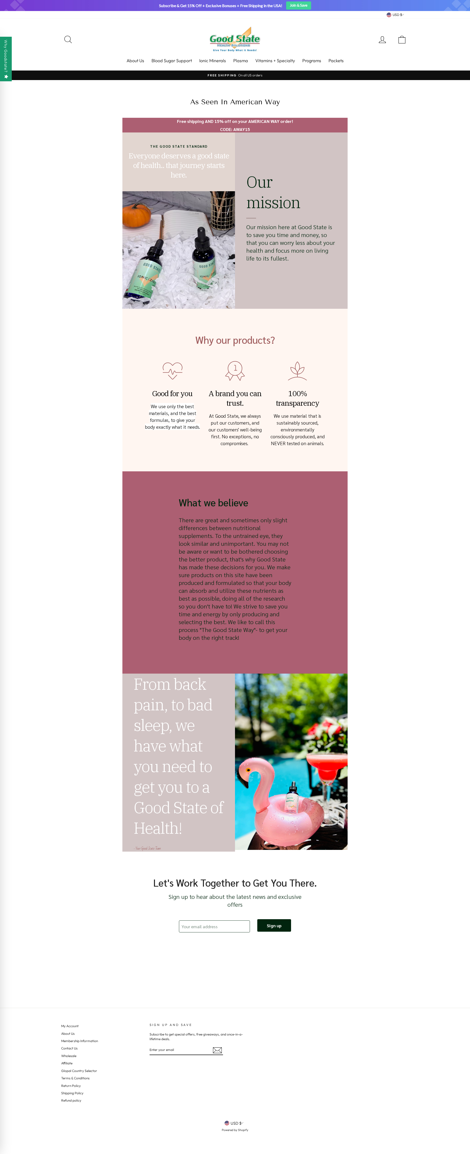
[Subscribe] (217, 1050)
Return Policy (71, 1085)
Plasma (240, 60)
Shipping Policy (72, 1093)
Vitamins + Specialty (275, 60)
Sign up (274, 925)
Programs (311, 60)
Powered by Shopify (235, 1130)
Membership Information (79, 1041)
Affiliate (66, 1063)
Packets (336, 60)
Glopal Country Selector (79, 1071)
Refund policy (71, 1100)
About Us (135, 60)
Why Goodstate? (5, 56)
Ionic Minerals (212, 60)
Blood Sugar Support (172, 60)
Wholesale (68, 1056)
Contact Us (69, 1048)
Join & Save (298, 5)
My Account (70, 1026)
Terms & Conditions (75, 1078)
